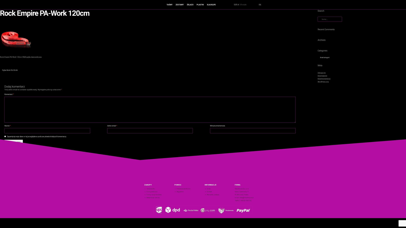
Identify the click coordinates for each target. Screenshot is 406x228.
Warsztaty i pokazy (213, 194)
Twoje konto (150, 189)
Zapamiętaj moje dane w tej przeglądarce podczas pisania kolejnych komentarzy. (36, 137)
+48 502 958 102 (245, 200)
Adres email (112, 126)
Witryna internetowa (217, 126)
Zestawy (180, 5)
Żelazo (190, 5)
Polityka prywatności (184, 189)
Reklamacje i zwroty (153, 197)
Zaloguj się (322, 73)
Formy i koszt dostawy (154, 194)
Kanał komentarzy (324, 79)
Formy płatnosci (151, 192)
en (260, 5)
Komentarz (9, 94)
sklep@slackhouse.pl (246, 197)
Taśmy (169, 5)
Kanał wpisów (322, 76)
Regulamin (180, 192)
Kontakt (209, 192)
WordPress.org (323, 82)
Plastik (200, 5)
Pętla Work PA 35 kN (10, 70)
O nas (209, 189)
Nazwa (7, 126)
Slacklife (211, 5)
